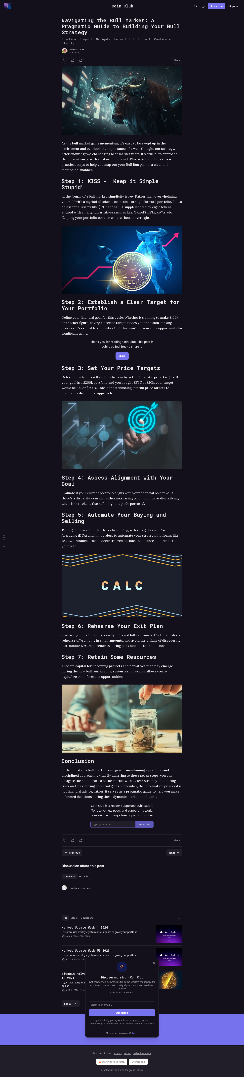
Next (172, 852)
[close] (154, 963)
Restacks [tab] (83, 876)
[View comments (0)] (73, 60)
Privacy (118, 1053)
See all (68, 1003)
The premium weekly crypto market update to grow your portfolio (99, 932)
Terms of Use (138, 1020)
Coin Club (85, 936)
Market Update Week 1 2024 (85, 927)
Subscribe (216, 6)
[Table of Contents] (3, 538)
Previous (74, 852)
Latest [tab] (74, 917)
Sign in (233, 6)
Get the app (138, 1061)
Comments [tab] (69, 876)
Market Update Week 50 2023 (86, 950)
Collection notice (142, 1053)
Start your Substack (113, 1061)
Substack (106, 1070)
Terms (127, 1053)
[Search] (196, 6)
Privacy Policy (147, 1023)
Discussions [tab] (87, 917)
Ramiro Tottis (77, 49)
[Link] (57, 184)
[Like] (65, 60)
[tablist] (76, 876)
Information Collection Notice (121, 1023)
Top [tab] (65, 917)
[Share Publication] (203, 6)
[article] (122, 934)
